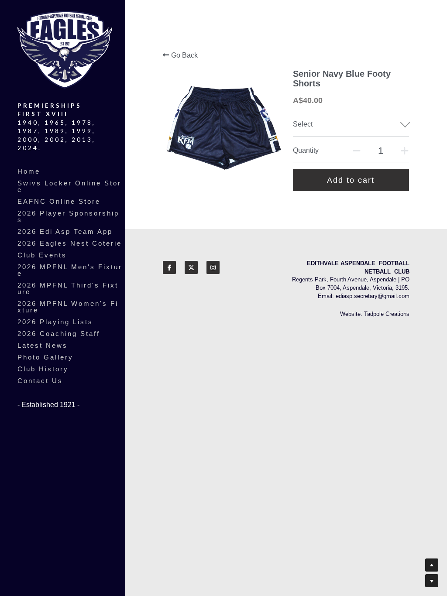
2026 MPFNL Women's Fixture (67, 307)
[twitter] (191, 267)
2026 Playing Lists (55, 321)
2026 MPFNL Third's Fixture (67, 288)
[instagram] (213, 267)
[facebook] (169, 267)
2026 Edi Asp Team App (65, 231)
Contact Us (40, 380)
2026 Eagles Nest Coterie (69, 243)
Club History (43, 369)
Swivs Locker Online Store (69, 186)
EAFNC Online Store (58, 201)
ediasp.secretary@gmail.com (372, 296)
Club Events (42, 255)
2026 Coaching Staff (58, 333)
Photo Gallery (45, 357)
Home (28, 171)
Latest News (42, 345)
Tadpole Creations (386, 314)
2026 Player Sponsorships (68, 216)
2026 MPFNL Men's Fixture (69, 270)
